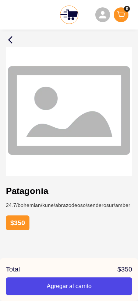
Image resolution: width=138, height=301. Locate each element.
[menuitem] (102, 15)
